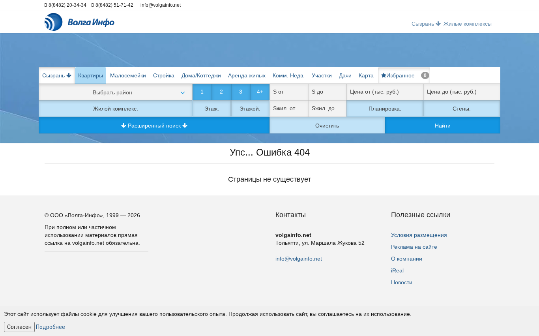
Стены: (462, 108)
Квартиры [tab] (90, 75)
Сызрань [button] (424, 24)
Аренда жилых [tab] (247, 75)
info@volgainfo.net (298, 258)
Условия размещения (419, 235)
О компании (406, 258)
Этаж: (211, 108)
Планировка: (385, 108)
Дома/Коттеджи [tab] (201, 75)
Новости (401, 282)
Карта (366, 75)
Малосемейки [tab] (128, 75)
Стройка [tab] (163, 75)
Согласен (19, 327)
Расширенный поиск (154, 125)
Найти (443, 125)
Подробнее (50, 327)
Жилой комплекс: (115, 108)
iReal (397, 270)
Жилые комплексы (468, 24)
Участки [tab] (322, 75)
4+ (260, 91)
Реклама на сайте (414, 247)
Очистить (327, 125)
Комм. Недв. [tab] (289, 75)
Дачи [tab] (345, 75)
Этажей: (250, 108)
